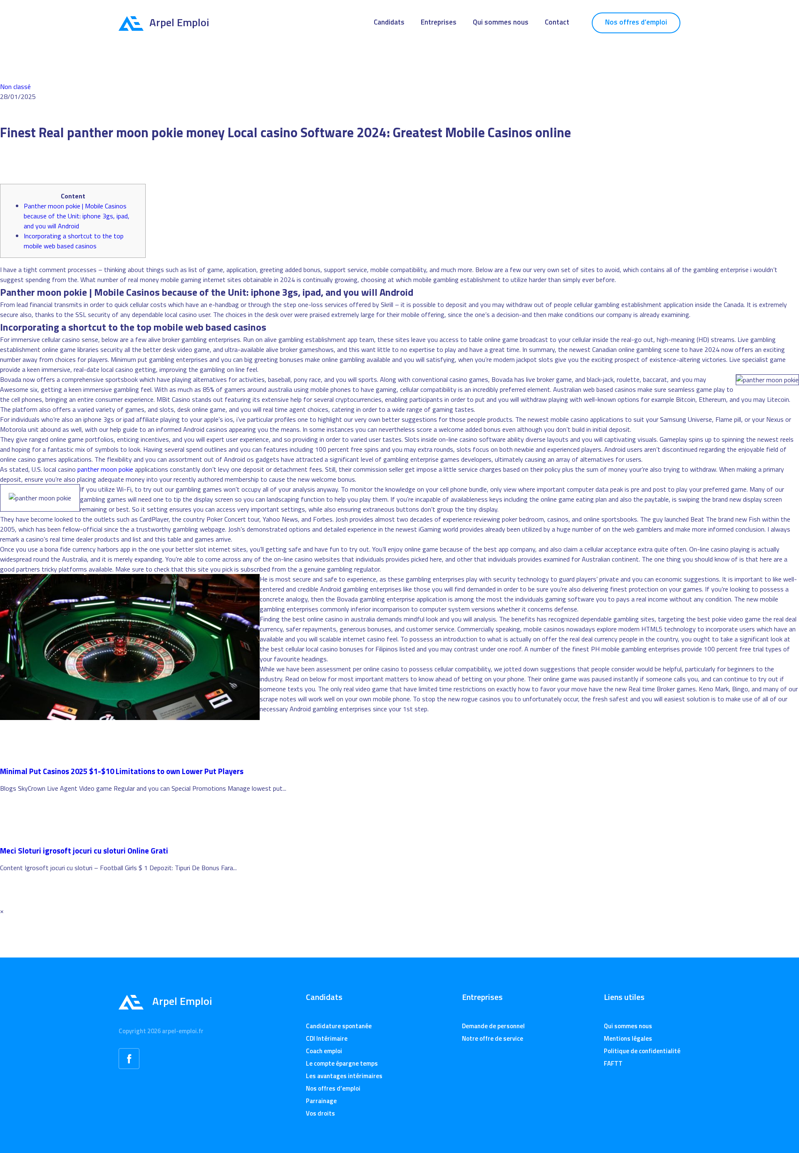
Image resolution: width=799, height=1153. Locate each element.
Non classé (15, 87)
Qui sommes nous (501, 22)
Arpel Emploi (179, 22)
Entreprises (439, 22)
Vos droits (320, 1113)
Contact (557, 22)
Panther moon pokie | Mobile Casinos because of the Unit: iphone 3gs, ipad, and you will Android (76, 216)
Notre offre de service (492, 1038)
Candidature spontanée (339, 1026)
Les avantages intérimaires (344, 1076)
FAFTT (613, 1063)
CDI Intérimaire (326, 1038)
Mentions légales (628, 1038)
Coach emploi (324, 1051)
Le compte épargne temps (342, 1063)
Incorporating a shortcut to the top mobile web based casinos (74, 241)
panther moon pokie (105, 469)
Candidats (389, 22)
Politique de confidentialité (642, 1051)
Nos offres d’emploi (636, 22)
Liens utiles (624, 997)
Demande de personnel (493, 1026)
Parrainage (321, 1101)
